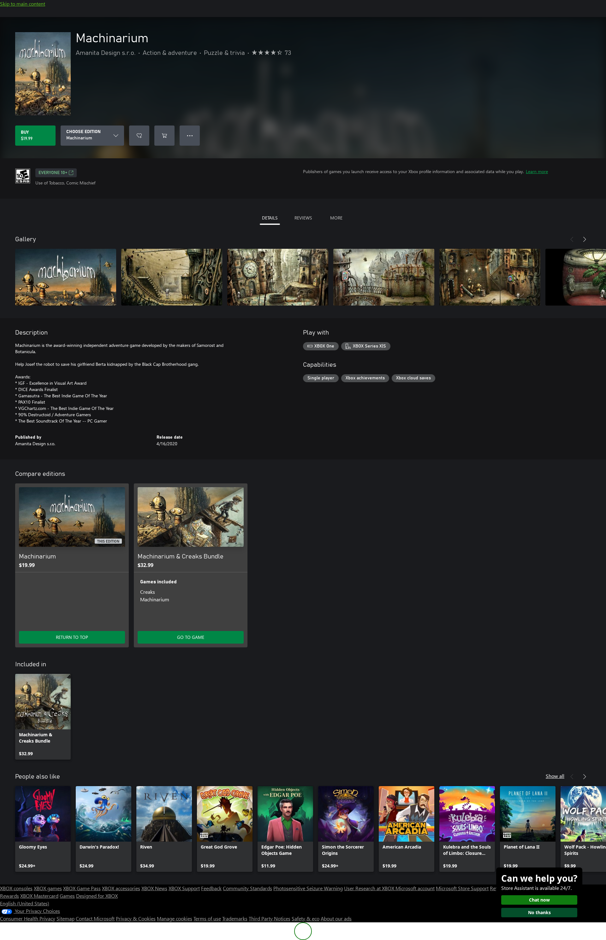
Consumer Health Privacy (27, 918)
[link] (43, 717)
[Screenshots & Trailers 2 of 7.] (171, 277)
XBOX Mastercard (39, 895)
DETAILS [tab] (269, 218)
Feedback (211, 888)
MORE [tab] (336, 218)
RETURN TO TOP (72, 637)
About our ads (336, 918)
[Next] (584, 239)
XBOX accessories (121, 888)
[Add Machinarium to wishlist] (139, 136)
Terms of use (207, 918)
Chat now (539, 900)
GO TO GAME (190, 637)
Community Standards (247, 888)
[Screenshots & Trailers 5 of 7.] (489, 277)
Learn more (537, 171)
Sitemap (65, 918)
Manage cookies (174, 918)
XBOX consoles (16, 888)
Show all (555, 776)
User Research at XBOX (369, 888)
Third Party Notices (269, 918)
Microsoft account (415, 888)
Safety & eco (305, 918)
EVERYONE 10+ (53, 173)
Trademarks (234, 918)
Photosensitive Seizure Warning (308, 888)
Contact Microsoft (95, 918)
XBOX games (48, 888)
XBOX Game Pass (82, 888)
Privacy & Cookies (136, 918)
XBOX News (154, 888)
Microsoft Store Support (462, 888)
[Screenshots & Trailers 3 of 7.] (277, 277)
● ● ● (190, 135)
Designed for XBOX (97, 895)
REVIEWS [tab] (303, 218)
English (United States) (24, 903)
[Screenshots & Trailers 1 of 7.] (65, 277)
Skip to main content (22, 3)
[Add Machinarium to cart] (164, 136)
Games (67, 895)
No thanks (539, 912)
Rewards (9, 895)
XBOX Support (184, 888)
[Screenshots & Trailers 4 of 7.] (383, 277)
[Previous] (572, 239)
